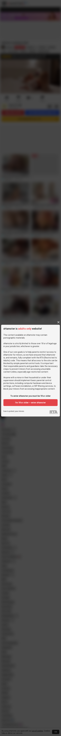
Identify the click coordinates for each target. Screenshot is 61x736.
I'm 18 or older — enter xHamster (30, 402)
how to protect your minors (13, 411)
